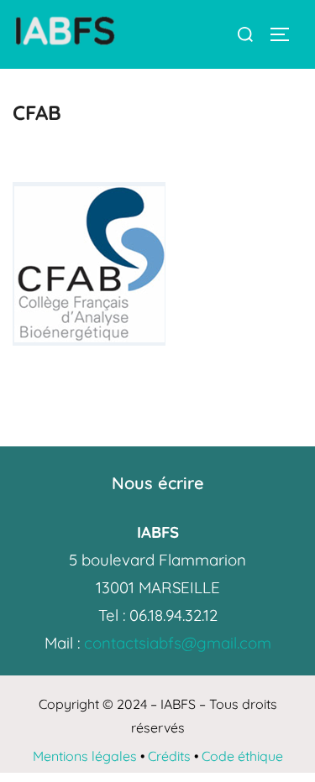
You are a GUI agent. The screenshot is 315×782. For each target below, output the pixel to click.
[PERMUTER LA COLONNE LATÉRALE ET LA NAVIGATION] (285, 34)
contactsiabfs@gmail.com (177, 643)
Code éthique (242, 756)
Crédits (169, 756)
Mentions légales (85, 756)
